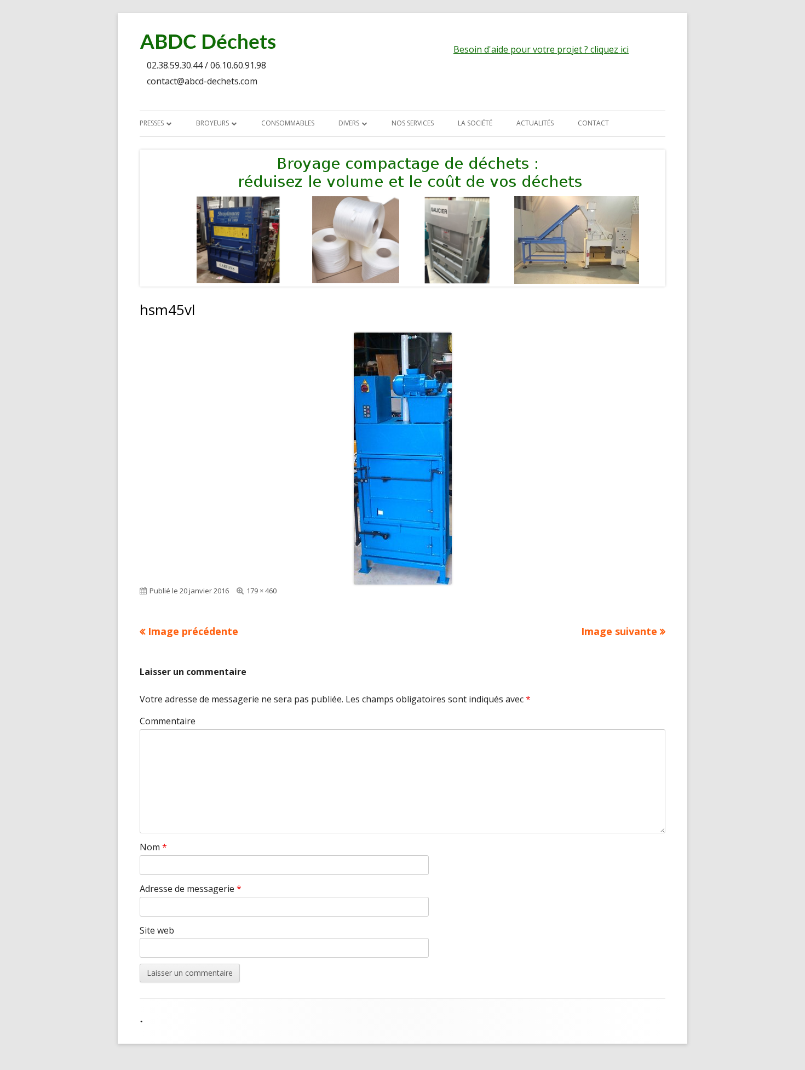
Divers (348, 123)
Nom (153, 847)
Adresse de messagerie (191, 889)
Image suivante (619, 631)
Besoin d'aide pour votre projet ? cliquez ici (541, 49)
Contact (593, 123)
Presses (152, 123)
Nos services (413, 123)
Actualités (535, 123)
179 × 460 (261, 591)
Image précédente (193, 631)
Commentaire (168, 721)
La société (475, 123)
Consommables (287, 123)
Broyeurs (212, 123)
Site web (157, 930)
